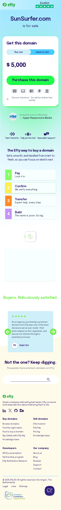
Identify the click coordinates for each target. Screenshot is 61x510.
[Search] (48, 379)
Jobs (13, 487)
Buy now (18, 52)
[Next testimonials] (53, 331)
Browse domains (11, 424)
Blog (35, 457)
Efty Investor (39, 424)
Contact (37, 469)
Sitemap (23, 487)
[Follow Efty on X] (10, 410)
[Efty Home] (9, 5)
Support (37, 465)
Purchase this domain (30, 80)
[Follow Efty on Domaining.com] (21, 410)
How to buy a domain (13, 432)
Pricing (36, 432)
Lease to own (42, 52)
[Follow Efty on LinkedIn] (4, 410)
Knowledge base (11, 440)
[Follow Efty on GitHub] (16, 410)
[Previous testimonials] (8, 331)
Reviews (37, 461)
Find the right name (12, 428)
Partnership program (13, 457)
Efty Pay (37, 428)
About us (37, 453)
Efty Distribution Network (15, 461)
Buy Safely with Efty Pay (14, 436)
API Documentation (12, 453)
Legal (5, 487)
